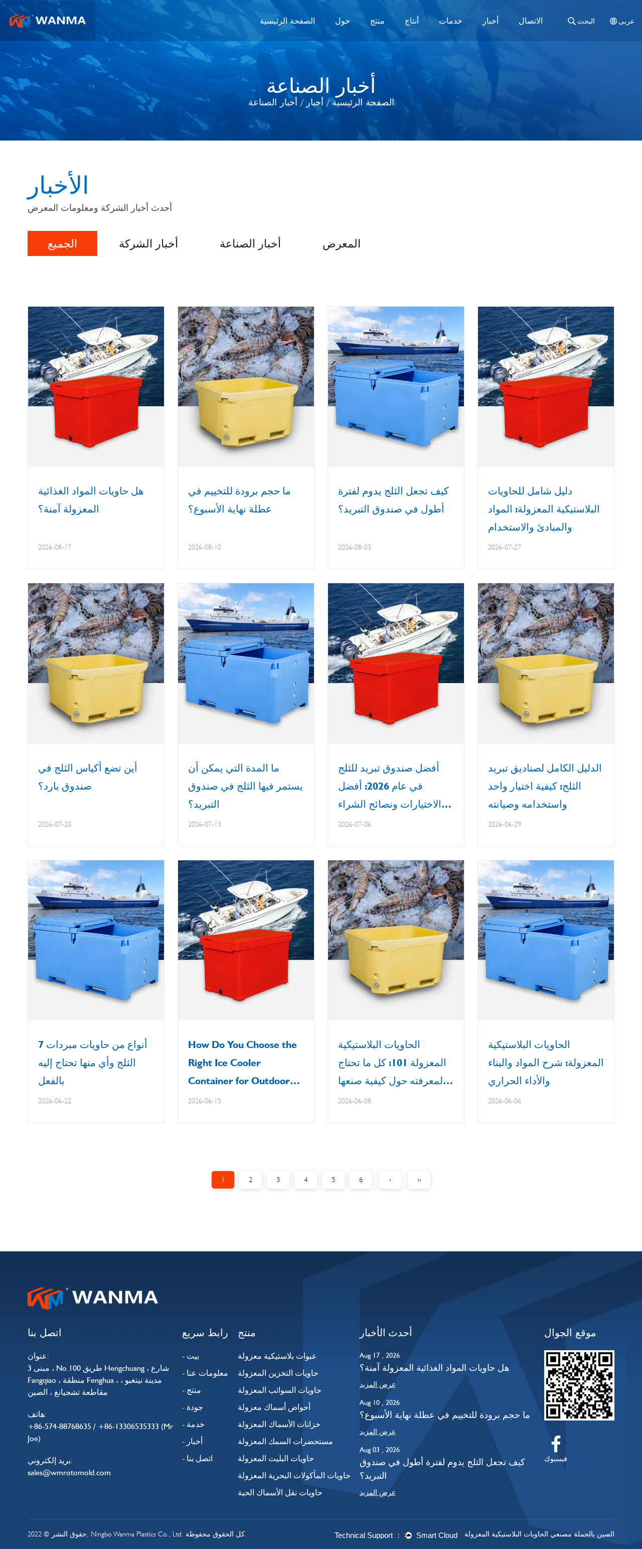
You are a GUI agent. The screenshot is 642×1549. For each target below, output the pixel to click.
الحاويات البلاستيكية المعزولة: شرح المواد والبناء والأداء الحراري (546, 1063)
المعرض (342, 243)
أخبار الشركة (148, 243)
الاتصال (531, 21)
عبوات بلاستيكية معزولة (277, 1356)
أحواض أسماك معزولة (274, 1407)
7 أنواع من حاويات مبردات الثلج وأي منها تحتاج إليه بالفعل (92, 1063)
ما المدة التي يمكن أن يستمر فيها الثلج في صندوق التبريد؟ (245, 786)
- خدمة (193, 1424)
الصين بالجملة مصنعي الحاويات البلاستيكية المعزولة (539, 1534)
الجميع (62, 243)
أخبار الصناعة (250, 243)
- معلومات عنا (205, 1373)
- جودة (192, 1407)
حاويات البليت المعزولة (276, 1458)
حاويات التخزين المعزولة (278, 1373)
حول (342, 21)
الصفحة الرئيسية (287, 21)
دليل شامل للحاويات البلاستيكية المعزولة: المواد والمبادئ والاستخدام (544, 509)
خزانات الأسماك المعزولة (279, 1424)
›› (419, 1179)
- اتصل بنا (197, 1458)
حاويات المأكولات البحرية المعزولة (294, 1475)
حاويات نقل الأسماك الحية (280, 1492)
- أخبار (192, 1441)
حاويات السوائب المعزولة (280, 1390)
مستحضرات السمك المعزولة (285, 1441)
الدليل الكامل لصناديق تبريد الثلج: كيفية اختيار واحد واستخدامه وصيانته (545, 786)
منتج (377, 21)
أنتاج (412, 21)
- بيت (190, 1356)
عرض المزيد (378, 1384)
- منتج (191, 1390)
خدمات (450, 21)
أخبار (491, 21)
